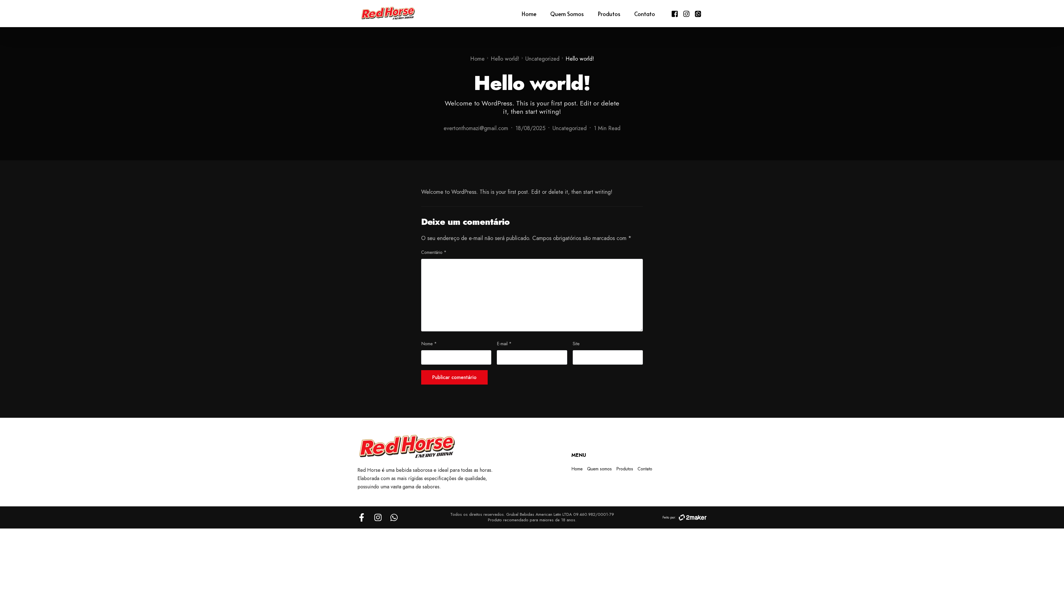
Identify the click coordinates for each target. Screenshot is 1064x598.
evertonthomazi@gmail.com (476, 128)
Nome (429, 344)
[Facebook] (675, 13)
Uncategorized (570, 128)
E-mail (504, 344)
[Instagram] (686, 13)
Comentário (433, 252)
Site (576, 344)
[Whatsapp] (698, 13)
